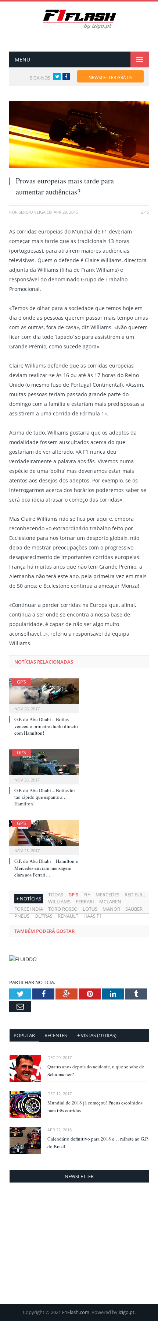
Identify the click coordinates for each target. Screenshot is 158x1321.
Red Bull (135, 894)
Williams (59, 901)
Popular (24, 1035)
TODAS (55, 894)
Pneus (21, 916)
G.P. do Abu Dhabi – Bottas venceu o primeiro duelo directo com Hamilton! (46, 726)
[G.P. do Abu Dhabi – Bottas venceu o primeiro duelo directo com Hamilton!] (44, 695)
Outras (44, 916)
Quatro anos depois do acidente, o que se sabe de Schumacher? (95, 1070)
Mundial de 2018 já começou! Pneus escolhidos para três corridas (95, 1106)
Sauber (134, 909)
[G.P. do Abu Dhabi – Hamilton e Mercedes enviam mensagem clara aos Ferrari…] (44, 836)
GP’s (21, 682)
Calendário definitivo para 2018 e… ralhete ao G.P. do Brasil (97, 1142)
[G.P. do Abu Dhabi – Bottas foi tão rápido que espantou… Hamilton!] (44, 766)
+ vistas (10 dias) (96, 1035)
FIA (86, 894)
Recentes (55, 1035)
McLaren (110, 901)
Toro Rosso (63, 909)
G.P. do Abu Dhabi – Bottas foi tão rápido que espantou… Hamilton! (44, 797)
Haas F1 (92, 916)
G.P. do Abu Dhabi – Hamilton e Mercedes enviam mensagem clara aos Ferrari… (46, 868)
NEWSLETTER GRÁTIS (110, 77)
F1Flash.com (75, 1312)
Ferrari (85, 901)
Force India (28, 909)
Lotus (90, 909)
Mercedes (107, 894)
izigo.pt (126, 1312)
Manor (111, 909)
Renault (68, 916)
